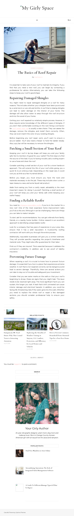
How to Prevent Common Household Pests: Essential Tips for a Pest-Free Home (59, 335)
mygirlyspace (38, 77)
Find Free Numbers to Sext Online (38, 451)
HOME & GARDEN (37, 68)
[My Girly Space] (37, 7)
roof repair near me (20, 128)
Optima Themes (21, 512)
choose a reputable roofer (30, 205)
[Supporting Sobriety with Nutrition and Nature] (8, 310)
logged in (17, 364)
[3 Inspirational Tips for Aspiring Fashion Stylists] (65, 310)
